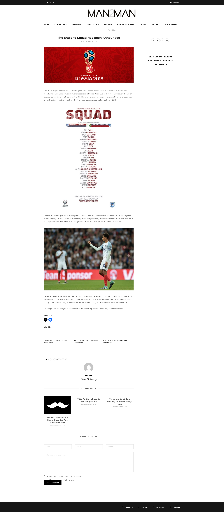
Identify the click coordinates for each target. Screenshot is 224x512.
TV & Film (112, 30)
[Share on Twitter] (57, 359)
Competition (93, 24)
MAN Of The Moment (126, 24)
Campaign (76, 24)
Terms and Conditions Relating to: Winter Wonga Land (119, 401)
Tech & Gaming (170, 24)
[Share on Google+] (61, 359)
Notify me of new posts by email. (60, 480)
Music (144, 24)
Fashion (108, 24)
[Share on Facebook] (53, 359)
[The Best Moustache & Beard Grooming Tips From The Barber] (57, 405)
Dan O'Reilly (89, 379)
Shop (46, 24)
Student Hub (60, 24)
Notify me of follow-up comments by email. (64, 476)
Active (155, 24)
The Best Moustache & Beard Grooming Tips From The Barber (57, 419)
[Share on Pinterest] (65, 359)
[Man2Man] (112, 13)
